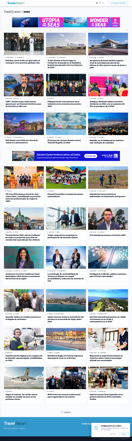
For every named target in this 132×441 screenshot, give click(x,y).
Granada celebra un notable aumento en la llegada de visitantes (23, 318)
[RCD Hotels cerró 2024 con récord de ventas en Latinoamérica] (24, 124)
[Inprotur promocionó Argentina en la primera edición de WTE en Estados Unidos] (108, 378)
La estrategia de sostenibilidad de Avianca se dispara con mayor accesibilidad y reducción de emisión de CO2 (66, 277)
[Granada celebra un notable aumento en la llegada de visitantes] (24, 300)
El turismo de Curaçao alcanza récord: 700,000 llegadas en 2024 (64, 141)
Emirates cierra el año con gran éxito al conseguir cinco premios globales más (23, 61)
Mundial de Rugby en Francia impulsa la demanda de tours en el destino (65, 357)
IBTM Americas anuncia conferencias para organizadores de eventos (64, 395)
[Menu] (5, 3)
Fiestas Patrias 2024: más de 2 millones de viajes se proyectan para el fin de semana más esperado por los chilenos (23, 237)
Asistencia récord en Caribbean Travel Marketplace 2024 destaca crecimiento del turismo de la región (23, 276)
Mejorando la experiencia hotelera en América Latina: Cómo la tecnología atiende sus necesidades (106, 358)
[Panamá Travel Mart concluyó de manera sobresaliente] (66, 177)
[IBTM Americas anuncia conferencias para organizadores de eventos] (66, 378)
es (97, 3)
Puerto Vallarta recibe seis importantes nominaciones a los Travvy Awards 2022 (65, 436)
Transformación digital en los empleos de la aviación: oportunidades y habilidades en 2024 (24, 358)
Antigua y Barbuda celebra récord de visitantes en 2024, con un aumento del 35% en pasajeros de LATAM (107, 104)
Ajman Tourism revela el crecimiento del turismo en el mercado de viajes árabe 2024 (66, 319)
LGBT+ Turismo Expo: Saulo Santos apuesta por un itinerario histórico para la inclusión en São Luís (23, 104)
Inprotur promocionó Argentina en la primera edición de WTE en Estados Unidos (106, 397)
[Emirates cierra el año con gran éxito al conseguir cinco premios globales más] (24, 44)
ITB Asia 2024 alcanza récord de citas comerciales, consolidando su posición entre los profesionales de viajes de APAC (23, 197)
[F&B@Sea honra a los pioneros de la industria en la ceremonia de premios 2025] (66, 85)
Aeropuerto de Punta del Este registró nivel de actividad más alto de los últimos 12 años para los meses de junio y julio (108, 64)
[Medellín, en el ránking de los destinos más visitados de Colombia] (108, 124)
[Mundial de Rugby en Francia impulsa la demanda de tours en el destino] (66, 339)
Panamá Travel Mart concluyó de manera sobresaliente (65, 195)
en (100, 3)
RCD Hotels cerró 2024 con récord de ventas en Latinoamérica (22, 141)
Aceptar (123, 434)
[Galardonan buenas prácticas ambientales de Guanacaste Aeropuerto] (108, 177)
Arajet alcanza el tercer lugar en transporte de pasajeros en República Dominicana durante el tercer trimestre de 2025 (65, 64)
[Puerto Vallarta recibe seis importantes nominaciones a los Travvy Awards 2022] (66, 418)
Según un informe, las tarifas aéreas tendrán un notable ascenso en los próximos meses (21, 397)
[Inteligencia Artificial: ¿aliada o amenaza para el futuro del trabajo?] (108, 257)
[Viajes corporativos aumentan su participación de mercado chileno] (66, 218)
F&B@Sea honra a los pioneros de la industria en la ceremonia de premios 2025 (64, 104)
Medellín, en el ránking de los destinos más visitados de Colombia (107, 141)
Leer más (113, 434)
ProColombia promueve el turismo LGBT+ (108, 235)
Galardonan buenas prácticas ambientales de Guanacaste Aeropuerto (107, 195)
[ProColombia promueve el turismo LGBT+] (108, 218)
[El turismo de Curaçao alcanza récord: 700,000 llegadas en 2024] (66, 124)
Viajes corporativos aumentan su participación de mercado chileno (63, 236)
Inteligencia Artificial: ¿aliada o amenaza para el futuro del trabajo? (108, 275)
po (103, 3)
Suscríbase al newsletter (118, 3)
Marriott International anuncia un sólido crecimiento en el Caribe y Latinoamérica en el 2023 (108, 319)
